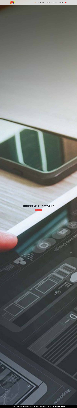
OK (59, 406)
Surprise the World (38, 206)
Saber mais (38, 209)
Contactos (61, 2)
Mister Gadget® (54, 2)
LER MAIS (62, 406)
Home (35, 2)
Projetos (48, 2)
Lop (38, 2)
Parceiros (42, 2)
